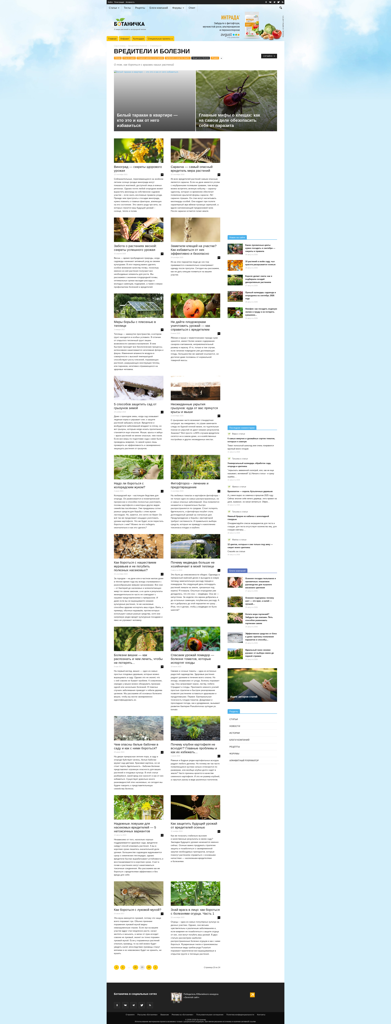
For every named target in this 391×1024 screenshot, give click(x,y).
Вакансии (165, 1015)
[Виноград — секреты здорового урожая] (138, 150)
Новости (234, 726)
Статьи (113, 8)
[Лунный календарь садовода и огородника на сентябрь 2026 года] (235, 296)
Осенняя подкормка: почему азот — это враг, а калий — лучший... (259, 601)
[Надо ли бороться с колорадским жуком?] (138, 467)
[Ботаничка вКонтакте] (270, 2)
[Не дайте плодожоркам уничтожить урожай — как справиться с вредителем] (195, 305)
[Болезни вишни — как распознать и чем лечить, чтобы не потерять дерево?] (138, 639)
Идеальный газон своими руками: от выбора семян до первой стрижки (259, 653)
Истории (234, 733)
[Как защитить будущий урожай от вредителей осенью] (195, 807)
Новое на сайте (237, 237)
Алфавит (124, 38)
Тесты (127, 8)
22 (135, 967)
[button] (280, 8)
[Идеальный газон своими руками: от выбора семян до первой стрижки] (235, 653)
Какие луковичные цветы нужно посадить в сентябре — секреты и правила (260, 248)
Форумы (177, 8)
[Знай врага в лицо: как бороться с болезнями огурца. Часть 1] (195, 893)
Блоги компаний (159, 8)
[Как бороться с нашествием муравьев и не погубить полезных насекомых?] (138, 546)
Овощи (118, 58)
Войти (110, 2)
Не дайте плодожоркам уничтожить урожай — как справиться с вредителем (190, 325)
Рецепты (140, 8)
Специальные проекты (159, 38)
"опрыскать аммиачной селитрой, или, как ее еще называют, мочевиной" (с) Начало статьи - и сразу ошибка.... (251, 473)
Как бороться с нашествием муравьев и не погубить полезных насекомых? (135, 566)
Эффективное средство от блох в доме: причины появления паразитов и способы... (261, 636)
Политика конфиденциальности (240, 1015)
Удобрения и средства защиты (178, 58)
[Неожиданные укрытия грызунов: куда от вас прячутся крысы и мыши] (195, 388)
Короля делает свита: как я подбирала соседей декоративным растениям (258, 279)
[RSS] (282, 2)
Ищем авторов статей (243, 696)
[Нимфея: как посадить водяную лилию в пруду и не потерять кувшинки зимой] (235, 312)
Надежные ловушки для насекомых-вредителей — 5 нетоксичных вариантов (135, 827)
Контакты (261, 1015)
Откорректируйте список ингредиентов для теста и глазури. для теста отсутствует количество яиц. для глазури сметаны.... (252, 526)
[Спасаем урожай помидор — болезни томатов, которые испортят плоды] (195, 639)
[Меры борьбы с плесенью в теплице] (138, 305)
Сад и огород (119, 46)
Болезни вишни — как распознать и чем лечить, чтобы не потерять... (138, 658)
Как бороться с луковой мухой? (137, 909)
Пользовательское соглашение (209, 1015)
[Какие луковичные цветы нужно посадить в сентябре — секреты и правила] (235, 249)
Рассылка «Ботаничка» (147, 1015)
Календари (138, 38)
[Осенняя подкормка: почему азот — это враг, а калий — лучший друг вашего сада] (235, 601)
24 (149, 967)
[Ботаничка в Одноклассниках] (266, 2)
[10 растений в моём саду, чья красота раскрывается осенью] (235, 265)
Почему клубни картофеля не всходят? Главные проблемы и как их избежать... (194, 748)
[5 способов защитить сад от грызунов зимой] (138, 388)
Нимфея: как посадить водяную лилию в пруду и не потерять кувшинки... (261, 312)
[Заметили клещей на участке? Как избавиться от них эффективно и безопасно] (195, 230)
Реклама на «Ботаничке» (182, 1015)
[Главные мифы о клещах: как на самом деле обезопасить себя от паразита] (236, 105)
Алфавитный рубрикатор (244, 760)
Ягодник (215, 58)
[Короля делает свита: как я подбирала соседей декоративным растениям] (235, 280)
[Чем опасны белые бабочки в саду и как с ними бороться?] (138, 728)
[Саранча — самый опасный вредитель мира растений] (195, 150)
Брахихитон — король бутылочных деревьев (250, 491)
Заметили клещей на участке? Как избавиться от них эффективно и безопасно (194, 249)
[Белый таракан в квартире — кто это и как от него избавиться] (154, 105)
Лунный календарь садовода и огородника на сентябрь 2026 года (260, 295)
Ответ (192, 8)
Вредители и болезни (137, 46)
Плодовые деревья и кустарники (150, 58)
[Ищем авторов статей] (252, 685)
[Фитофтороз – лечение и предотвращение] (195, 467)
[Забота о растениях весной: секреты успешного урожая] (138, 230)
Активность (130, 2)
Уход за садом (129, 58)
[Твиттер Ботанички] (278, 2)
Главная (112, 38)
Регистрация (119, 2)
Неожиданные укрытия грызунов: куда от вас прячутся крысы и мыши (194, 408)
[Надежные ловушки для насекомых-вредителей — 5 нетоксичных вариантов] (138, 807)
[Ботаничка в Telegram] (274, 2)
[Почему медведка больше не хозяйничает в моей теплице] (195, 546)
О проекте (130, 1015)
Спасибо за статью (236, 551)
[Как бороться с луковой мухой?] (138, 893)
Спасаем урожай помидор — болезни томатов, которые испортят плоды (192, 658)
